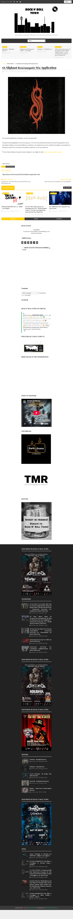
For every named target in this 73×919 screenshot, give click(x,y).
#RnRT (47, 325)
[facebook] (11, 1)
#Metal (45, 327)
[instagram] (14, 1)
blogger (13, 218)
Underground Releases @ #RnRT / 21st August (27, 50)
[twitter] (17, 1)
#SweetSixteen (36, 327)
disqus (36, 218)
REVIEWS (5, 47)
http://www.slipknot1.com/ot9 (53, 152)
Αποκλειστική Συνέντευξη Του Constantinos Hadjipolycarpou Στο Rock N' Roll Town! (40, 648)
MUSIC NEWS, (24, 71)
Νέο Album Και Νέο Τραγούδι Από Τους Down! (59, 207)
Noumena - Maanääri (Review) (8, 50)
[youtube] (20, 1)
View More (68, 187)
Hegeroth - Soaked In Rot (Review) (39, 781)
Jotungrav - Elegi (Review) (44, 49)
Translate (27, 295)
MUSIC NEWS (23, 47)
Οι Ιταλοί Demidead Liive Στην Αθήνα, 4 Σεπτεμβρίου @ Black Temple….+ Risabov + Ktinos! (40, 895)
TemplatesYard (31, 908)
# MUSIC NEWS (10, 166)
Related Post (8, 188)
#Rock (41, 327)
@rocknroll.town (27, 315)
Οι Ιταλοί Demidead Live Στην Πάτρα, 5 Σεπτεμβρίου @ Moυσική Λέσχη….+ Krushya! (40, 862)
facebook (59, 218)
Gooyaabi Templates (52, 908)
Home (3, 63)
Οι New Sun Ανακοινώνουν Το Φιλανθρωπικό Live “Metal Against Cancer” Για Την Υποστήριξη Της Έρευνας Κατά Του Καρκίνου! (63, 52)
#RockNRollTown (27, 327)
